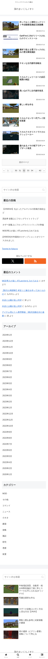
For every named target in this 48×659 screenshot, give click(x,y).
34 (32, 171)
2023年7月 (7, 371)
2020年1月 (7, 474)
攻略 (4, 530)
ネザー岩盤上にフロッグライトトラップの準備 (23, 225)
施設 (4, 536)
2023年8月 (7, 365)
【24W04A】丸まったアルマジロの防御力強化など (24, 211)
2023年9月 (7, 359)
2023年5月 (7, 383)
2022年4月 (7, 462)
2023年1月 (7, 408)
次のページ (24, 162)
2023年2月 (7, 402)
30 (16, 171)
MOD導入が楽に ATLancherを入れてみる (20, 231)
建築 (4, 524)
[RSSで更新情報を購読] (35, 261)
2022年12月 (7, 414)
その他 (5, 500)
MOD (4, 493)
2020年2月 (7, 468)
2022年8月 (7, 438)
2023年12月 (7, 341)
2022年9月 (7, 432)
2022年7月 (7, 444)
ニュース (6, 512)
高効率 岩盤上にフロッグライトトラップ (20, 219)
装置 (4, 554)
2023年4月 (7, 389)
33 (28, 171)
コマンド (6, 506)
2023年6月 (7, 377)
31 (20, 171)
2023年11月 (7, 347)
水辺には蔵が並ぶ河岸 (12, 300)
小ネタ (5, 518)
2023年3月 (7, 396)
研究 (4, 542)
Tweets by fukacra (10, 249)
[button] (43, 189)
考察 (4, 548)
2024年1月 (7, 335)
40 (40, 171)
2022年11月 (7, 420)
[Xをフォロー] (13, 261)
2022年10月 (7, 426)
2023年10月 (7, 353)
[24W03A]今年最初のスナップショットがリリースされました (23, 239)
